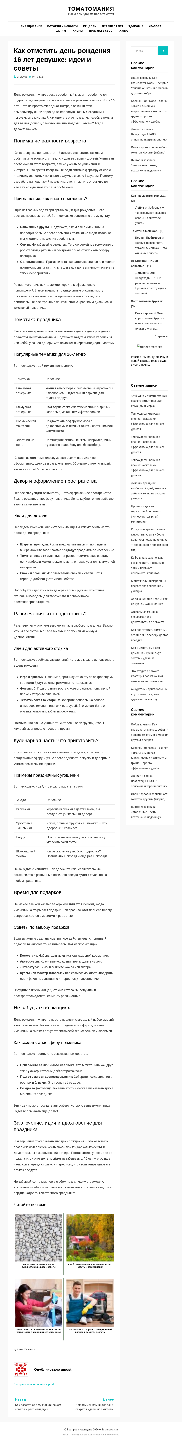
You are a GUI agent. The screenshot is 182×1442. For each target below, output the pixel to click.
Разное (123, 30)
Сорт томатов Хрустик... (148, 301)
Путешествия (112, 26)
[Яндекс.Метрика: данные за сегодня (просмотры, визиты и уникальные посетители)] (149, 347)
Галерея (77, 30)
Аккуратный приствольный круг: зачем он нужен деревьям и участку (149, 694)
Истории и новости (62, 26)
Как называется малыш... (148, 195)
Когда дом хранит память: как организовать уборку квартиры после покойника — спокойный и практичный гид (149, 540)
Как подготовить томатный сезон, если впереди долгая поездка (149, 635)
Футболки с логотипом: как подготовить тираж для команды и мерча (149, 401)
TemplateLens (87, 1434)
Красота (155, 26)
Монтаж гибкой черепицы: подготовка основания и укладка (148, 586)
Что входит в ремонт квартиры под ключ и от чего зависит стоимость (147, 676)
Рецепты (90, 26)
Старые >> (161, 336)
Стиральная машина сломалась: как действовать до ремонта (147, 617)
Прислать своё (100, 30)
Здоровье (135, 26)
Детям (61, 30)
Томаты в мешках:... (145, 231)
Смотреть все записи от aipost (34, 1384)
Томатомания (91, 9)
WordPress (113, 1434)
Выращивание (31, 26)
